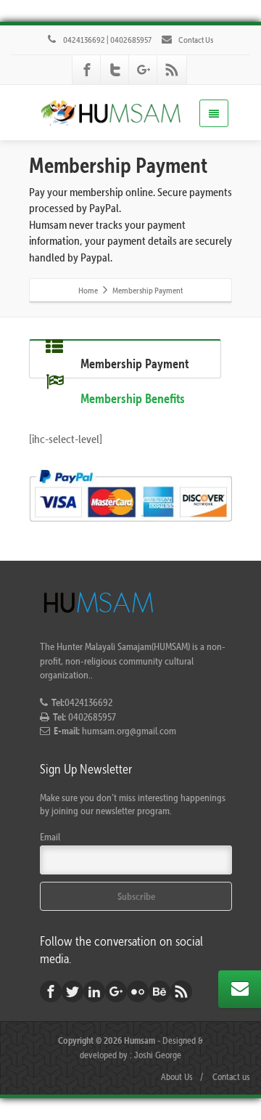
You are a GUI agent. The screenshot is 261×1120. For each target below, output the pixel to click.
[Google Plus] (143, 69)
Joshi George (157, 1054)
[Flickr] (138, 991)
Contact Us (195, 39)
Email (50, 836)
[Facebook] (87, 69)
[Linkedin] (94, 991)
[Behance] (159, 991)
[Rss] (171, 69)
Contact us (231, 1076)
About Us (177, 1076)
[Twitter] (115, 69)
